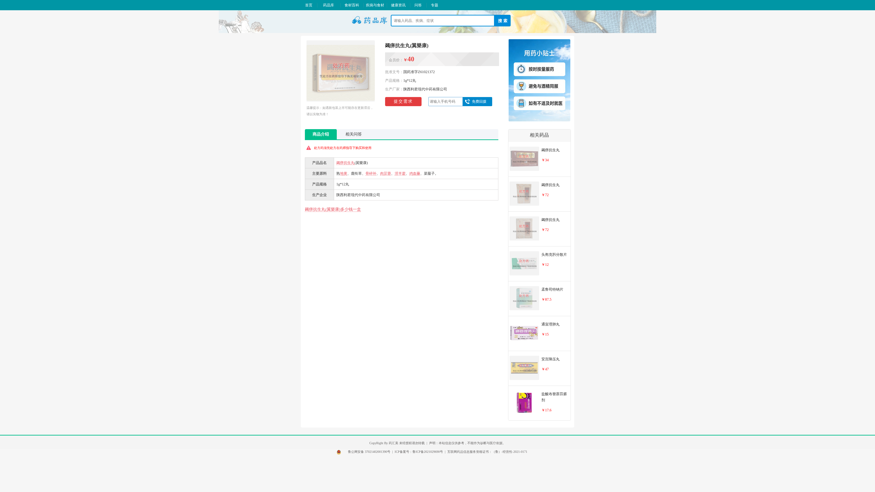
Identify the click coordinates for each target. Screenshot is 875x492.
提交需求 (403, 101)
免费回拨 (479, 101)
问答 (418, 5)
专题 (434, 5)
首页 (308, 5)
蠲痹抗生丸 (345, 163)
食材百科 (352, 5)
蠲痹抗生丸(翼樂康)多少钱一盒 (333, 209)
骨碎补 (370, 173)
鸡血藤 (414, 173)
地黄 (343, 173)
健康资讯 (398, 5)
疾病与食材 (375, 5)
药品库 (328, 5)
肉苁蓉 (385, 173)
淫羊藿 (400, 173)
